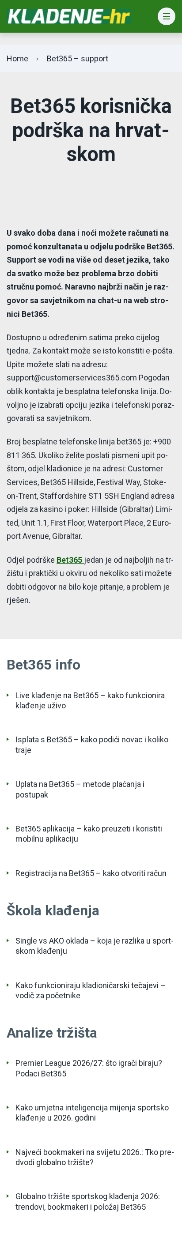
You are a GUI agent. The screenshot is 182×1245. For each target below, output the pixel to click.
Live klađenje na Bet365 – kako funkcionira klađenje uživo (90, 700)
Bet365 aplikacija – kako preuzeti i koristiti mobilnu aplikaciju (88, 833)
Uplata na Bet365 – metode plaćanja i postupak (79, 789)
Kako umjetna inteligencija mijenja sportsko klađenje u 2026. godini (92, 1112)
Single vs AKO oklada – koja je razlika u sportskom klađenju (94, 945)
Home (17, 58)
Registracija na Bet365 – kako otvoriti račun (91, 873)
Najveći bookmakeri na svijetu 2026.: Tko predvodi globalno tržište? (94, 1157)
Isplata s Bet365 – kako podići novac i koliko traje (91, 744)
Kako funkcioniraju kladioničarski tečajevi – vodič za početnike (90, 990)
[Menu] (167, 17)
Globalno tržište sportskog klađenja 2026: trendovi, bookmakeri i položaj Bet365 (87, 1201)
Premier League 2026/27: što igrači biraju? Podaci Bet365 (88, 1068)
